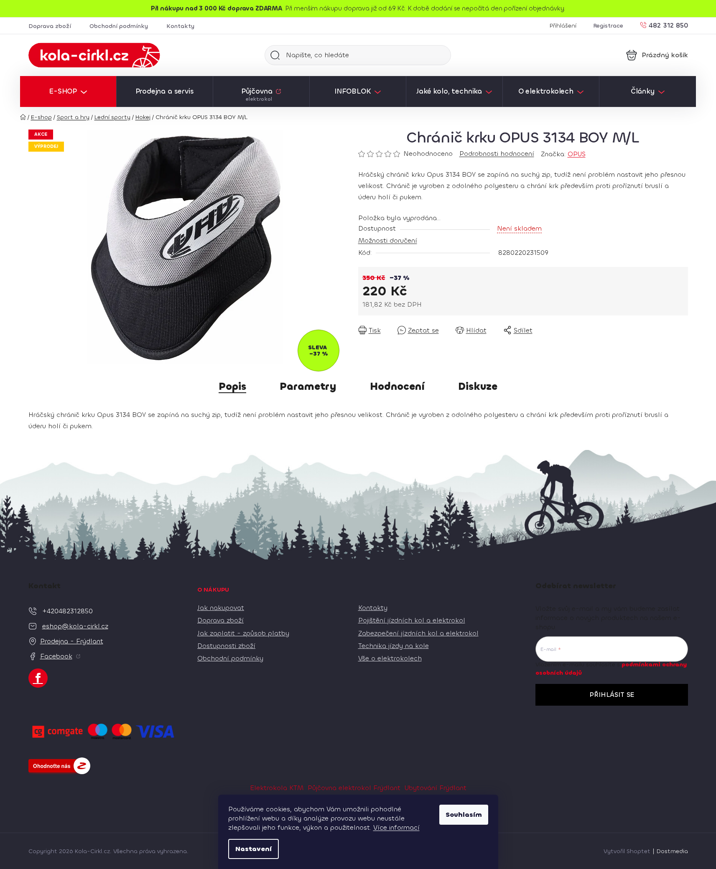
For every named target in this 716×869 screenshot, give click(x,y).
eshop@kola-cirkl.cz (75, 626)
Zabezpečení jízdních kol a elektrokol (418, 633)
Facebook (56, 656)
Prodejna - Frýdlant (71, 641)
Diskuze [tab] (477, 386)
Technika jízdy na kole (393, 645)
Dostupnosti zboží (226, 645)
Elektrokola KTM (276, 787)
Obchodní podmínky (118, 26)
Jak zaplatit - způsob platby (243, 633)
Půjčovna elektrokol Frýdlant (354, 787)
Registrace (608, 26)
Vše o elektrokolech (390, 658)
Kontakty (180, 26)
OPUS (577, 154)
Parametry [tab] (308, 386)
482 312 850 (668, 24)
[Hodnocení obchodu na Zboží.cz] (59, 765)
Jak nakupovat (220, 607)
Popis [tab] (232, 386)
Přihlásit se (611, 694)
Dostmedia (672, 851)
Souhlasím (464, 814)
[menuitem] (68, 91)
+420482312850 (67, 611)
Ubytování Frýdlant (435, 787)
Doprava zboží (49, 26)
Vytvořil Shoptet (627, 851)
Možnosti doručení (387, 240)
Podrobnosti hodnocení (496, 153)
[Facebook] (38, 678)
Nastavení (253, 848)
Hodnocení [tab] (397, 386)
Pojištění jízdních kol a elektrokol (411, 620)
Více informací (396, 827)
